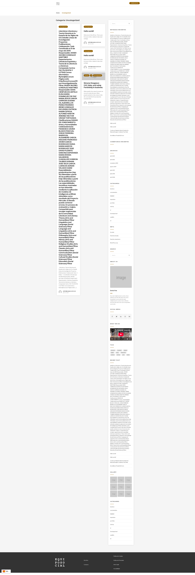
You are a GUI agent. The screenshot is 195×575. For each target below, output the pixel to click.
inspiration (112, 199)
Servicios (86, 560)
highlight (112, 196)
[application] (121, 334)
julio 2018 (112, 173)
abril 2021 (112, 159)
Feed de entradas (114, 235)
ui (91, 75)
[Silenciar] (127, 339)
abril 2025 (112, 156)
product (112, 354)
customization (113, 192)
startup (86, 75)
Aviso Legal (116, 564)
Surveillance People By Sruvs (117, 135)
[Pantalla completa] (130, 339)
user (123, 354)
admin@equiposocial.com (69, 291)
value (128, 354)
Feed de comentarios (115, 239)
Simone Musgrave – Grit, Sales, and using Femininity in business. (93, 85)
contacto (134, 3)
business (112, 188)
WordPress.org (114, 242)
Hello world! (89, 31)
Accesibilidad (116, 568)
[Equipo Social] (58, 3)
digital (112, 352)
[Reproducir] (112, 339)
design (125, 350)
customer (119, 350)
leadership (123, 352)
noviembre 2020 (114, 163)
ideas (117, 352)
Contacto (86, 564)
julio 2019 (112, 170)
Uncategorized (63, 26)
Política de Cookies (118, 556)
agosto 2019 (113, 166)
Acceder (112, 232)
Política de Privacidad (118, 560)
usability (112, 217)
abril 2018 (112, 177)
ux (110, 220)
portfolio (112, 203)
